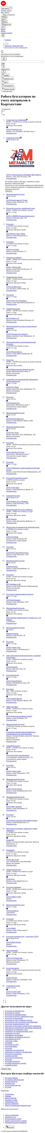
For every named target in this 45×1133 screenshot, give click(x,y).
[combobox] (10, 54)
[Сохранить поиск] (3, 64)
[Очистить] (4, 59)
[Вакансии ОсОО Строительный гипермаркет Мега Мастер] (24, 158)
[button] (3, 29)
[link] (4, 21)
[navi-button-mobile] (3, 35)
